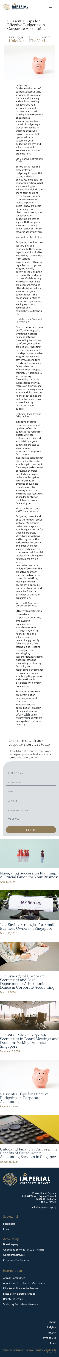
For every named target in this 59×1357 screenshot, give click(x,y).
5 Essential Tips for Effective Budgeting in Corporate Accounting (24, 1098)
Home (52, 1342)
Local (6, 1228)
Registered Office (13, 1298)
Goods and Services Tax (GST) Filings (23, 1249)
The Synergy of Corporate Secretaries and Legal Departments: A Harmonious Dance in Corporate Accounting (27, 982)
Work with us (25, 714)
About (52, 1321)
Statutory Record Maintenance (20, 1304)
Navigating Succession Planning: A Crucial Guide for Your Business (29, 875)
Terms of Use (48, 1337)
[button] (50, 6)
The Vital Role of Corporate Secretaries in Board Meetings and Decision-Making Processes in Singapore (29, 1041)
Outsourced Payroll (14, 1254)
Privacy (52, 1332)
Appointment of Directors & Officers (24, 1282)
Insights (51, 1327)
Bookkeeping (10, 1244)
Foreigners (9, 1223)
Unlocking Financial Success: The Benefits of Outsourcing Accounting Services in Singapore (29, 1153)
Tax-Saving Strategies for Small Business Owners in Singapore (27, 926)
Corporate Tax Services (16, 1260)
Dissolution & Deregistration (19, 1293)
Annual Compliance (14, 1277)
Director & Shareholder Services (21, 1288)
